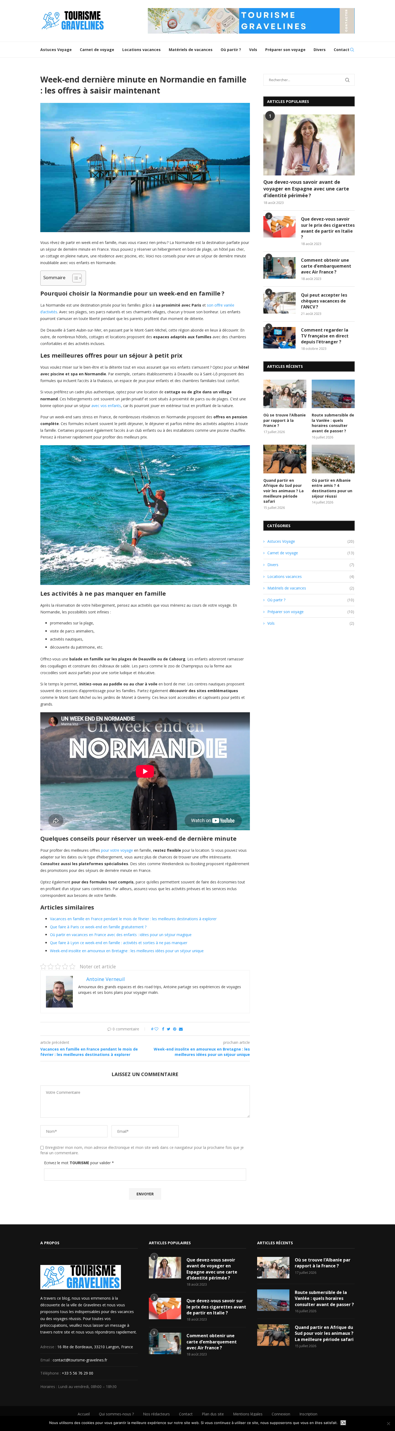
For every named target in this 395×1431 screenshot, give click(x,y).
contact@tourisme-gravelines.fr (80, 1359)
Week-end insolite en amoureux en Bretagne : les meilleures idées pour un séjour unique (127, 950)
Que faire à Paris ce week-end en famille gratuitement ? (98, 926)
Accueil (84, 1413)
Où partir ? (231, 49)
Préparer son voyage (285, 49)
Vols (253, 49)
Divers (320, 49)
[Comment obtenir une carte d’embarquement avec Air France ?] (279, 268)
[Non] (388, 1423)
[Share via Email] (181, 1028)
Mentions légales (248, 1413)
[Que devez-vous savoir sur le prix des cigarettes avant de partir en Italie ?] (279, 227)
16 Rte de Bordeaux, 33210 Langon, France (95, 1346)
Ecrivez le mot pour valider (79, 1162)
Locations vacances (141, 49)
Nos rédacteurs (156, 1413)
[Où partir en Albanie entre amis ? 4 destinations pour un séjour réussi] (333, 459)
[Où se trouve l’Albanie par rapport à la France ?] (284, 394)
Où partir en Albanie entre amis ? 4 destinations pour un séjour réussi (332, 488)
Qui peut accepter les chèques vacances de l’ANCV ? (324, 301)
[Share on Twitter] (168, 1028)
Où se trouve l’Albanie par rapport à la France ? (284, 420)
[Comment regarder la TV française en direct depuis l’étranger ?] (279, 337)
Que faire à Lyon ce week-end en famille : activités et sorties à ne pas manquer (118, 942)
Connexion (281, 1413)
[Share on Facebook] (163, 1028)
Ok (343, 1423)
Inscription (308, 1413)
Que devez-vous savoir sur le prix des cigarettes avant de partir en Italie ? (328, 228)
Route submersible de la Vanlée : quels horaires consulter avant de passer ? (333, 422)
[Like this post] (156, 1028)
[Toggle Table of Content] (74, 278)
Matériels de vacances (191, 49)
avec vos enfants (106, 405)
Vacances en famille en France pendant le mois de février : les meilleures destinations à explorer (133, 918)
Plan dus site (213, 1413)
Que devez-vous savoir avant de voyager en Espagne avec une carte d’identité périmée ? (306, 189)
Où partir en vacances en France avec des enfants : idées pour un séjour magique (121, 934)
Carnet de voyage (97, 49)
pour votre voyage (117, 850)
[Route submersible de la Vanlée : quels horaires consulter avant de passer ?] (333, 394)
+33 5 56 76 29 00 (77, 1373)
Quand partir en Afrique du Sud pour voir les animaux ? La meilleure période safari (283, 491)
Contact (341, 49)
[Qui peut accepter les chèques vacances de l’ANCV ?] (279, 303)
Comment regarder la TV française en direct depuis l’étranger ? (325, 336)
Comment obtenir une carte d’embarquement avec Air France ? (326, 266)
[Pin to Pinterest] (174, 1028)
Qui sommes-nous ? (116, 1413)
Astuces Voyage (56, 49)
